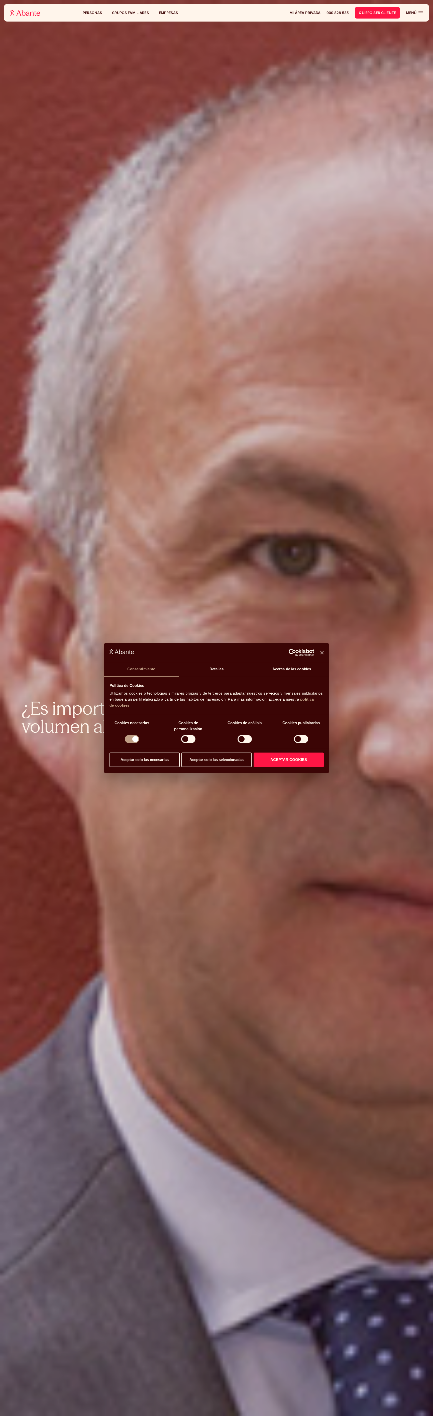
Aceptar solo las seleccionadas (216, 760)
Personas (92, 13)
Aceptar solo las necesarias (145, 760)
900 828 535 (338, 13)
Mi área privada (304, 13)
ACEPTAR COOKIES (288, 760)
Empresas (168, 13)
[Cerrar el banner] (322, 652)
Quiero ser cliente (377, 13)
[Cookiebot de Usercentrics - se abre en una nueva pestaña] (292, 652)
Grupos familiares (130, 13)
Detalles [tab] (216, 669)
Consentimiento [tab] (141, 669)
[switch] (188, 739)
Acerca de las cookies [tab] (291, 669)
